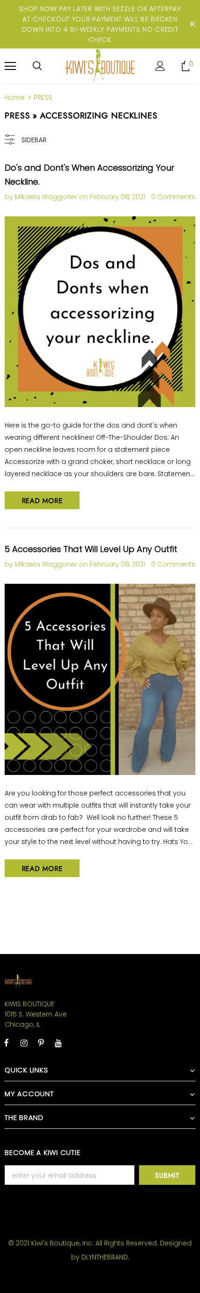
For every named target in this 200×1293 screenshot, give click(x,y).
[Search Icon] (37, 66)
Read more (42, 501)
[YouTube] (58, 1042)
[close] (192, 24)
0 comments (173, 196)
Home (15, 97)
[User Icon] (160, 66)
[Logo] (100, 65)
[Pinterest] (41, 1042)
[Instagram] (23, 1042)
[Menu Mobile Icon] (10, 66)
